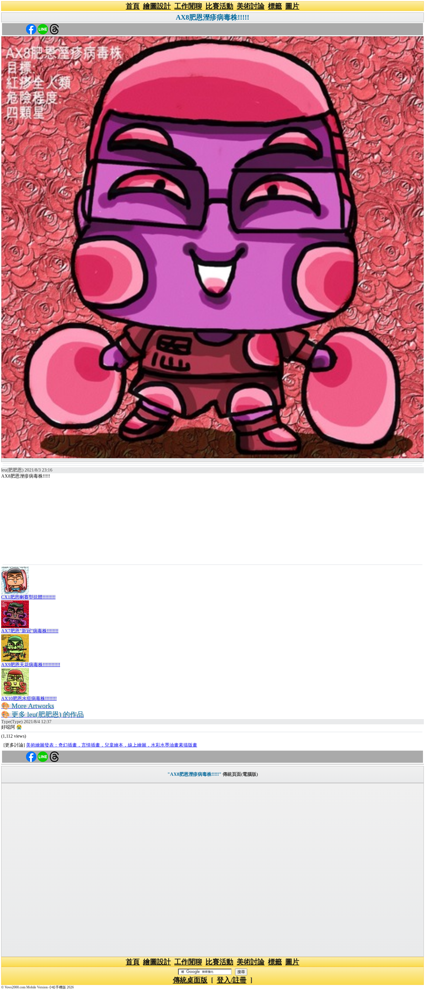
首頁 (133, 6)
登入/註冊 (232, 980)
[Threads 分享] (54, 28)
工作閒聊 (188, 6)
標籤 (275, 6)
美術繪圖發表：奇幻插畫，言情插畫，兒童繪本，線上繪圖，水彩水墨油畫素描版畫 (111, 745)
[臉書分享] (31, 28)
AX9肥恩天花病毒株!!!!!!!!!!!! (30, 664)
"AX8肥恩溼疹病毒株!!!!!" (194, 774)
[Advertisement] (212, 521)
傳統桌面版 (190, 980)
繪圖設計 (157, 6)
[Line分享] (43, 28)
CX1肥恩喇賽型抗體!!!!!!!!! (28, 597)
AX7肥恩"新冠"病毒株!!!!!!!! (29, 630)
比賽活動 (219, 6)
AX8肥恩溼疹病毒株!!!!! (212, 17)
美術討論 (251, 6)
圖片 (292, 6)
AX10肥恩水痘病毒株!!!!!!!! (29, 698)
